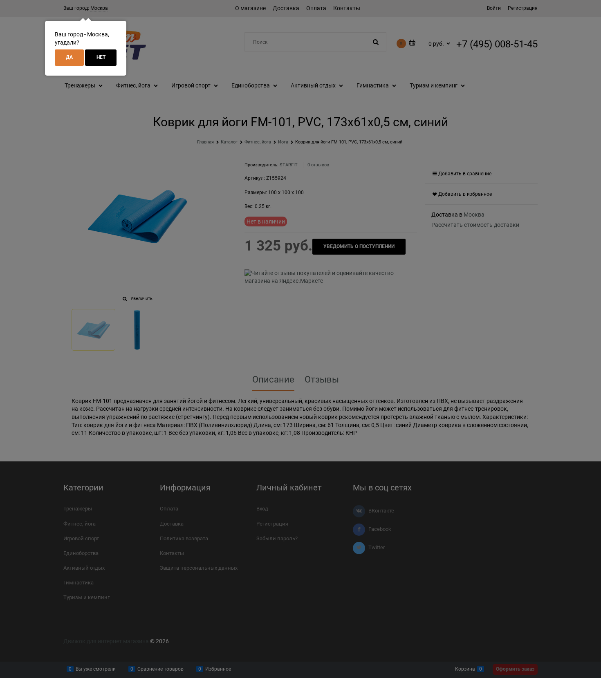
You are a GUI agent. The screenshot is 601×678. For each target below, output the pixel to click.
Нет (100, 57)
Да (69, 57)
